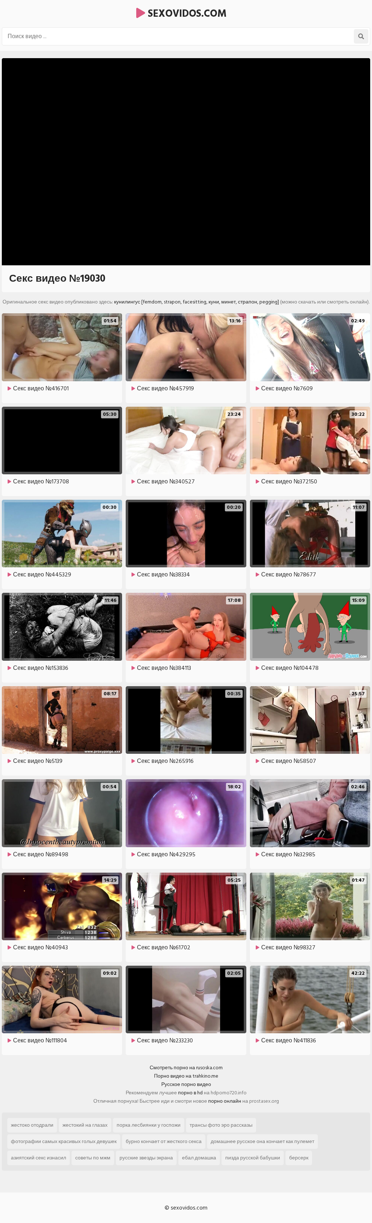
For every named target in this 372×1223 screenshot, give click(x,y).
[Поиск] (361, 36)
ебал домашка (199, 1158)
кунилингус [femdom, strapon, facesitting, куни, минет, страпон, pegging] (196, 302)
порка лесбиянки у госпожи (149, 1125)
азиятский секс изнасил (38, 1158)
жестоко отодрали (32, 1125)
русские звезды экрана (146, 1158)
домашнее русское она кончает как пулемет (262, 1141)
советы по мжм (92, 1158)
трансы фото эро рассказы (221, 1125)
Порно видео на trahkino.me (186, 1076)
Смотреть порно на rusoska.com (186, 1067)
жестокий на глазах (85, 1125)
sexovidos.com (186, 13)
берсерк (298, 1158)
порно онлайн (224, 1101)
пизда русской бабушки (252, 1158)
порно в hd (190, 1093)
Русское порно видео (186, 1084)
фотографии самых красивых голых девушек (64, 1141)
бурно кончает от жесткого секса (164, 1141)
